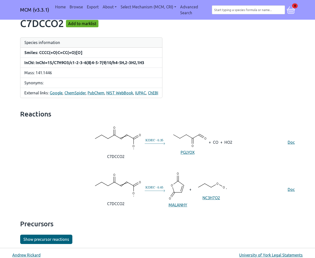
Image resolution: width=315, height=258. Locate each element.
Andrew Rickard (26, 255)
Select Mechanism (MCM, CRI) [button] (147, 7)
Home (60, 7)
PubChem (96, 93)
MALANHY (178, 205)
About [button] (108, 7)
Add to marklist (82, 23)
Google (56, 93)
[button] (291, 9)
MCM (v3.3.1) (34, 10)
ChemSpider (75, 93)
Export (93, 7)
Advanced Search (189, 10)
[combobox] (249, 10)
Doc (291, 142)
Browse (76, 7)
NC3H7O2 (211, 198)
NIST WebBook (119, 93)
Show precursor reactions (46, 239)
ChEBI (153, 93)
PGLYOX (188, 152)
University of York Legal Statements (271, 255)
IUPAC (140, 93)
